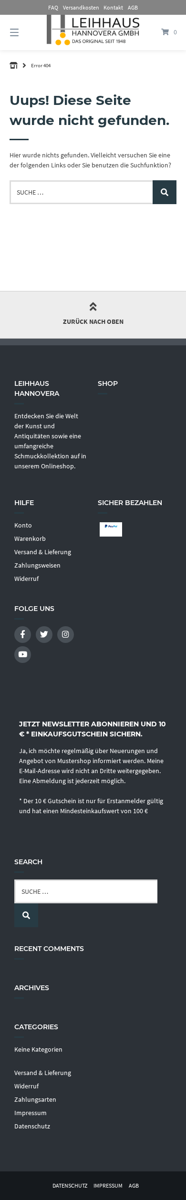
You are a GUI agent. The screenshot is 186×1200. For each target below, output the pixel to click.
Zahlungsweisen (37, 565)
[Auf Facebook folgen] (22, 634)
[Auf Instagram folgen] (65, 634)
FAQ (53, 7)
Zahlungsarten (35, 1099)
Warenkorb (30, 538)
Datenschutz (32, 1126)
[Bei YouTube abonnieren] (22, 654)
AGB (133, 7)
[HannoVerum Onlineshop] (14, 65)
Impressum (30, 1112)
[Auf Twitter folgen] (44, 634)
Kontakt (113, 7)
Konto (23, 525)
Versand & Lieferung (42, 552)
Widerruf (26, 578)
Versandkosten (81, 7)
